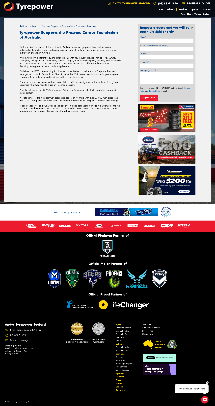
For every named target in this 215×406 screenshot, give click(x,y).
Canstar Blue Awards (151, 327)
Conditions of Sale (34, 402)
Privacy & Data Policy (19, 402)
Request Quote (148, 97)
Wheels (171, 9)
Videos (197, 14)
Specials (195, 9)
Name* (143, 37)
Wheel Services (122, 370)
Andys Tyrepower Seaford (131, 3)
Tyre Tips (119, 340)
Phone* (154, 45)
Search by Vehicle (123, 327)
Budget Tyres (147, 331)
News (189, 14)
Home (24, 26)
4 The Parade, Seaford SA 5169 (25, 330)
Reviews (206, 14)
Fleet (183, 14)
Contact (207, 9)
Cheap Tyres (147, 334)
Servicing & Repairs (124, 363)
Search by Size (122, 331)
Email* (143, 53)
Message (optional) (148, 70)
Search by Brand (123, 334)
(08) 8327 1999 (168, 3)
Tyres (160, 9)
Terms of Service (155, 91)
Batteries (119, 357)
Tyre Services (121, 366)
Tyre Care (120, 337)
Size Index (146, 324)
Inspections (120, 360)
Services (183, 9)
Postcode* (144, 62)
